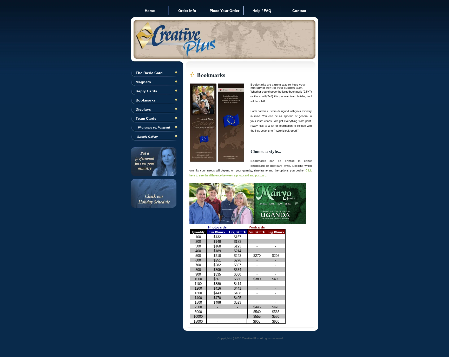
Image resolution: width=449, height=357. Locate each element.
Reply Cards (146, 91)
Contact (299, 11)
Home (150, 11)
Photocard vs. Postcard (153, 127)
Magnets (143, 82)
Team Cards (146, 118)
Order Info (187, 11)
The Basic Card (149, 73)
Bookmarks (146, 100)
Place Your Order (224, 11)
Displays (143, 109)
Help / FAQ (262, 11)
